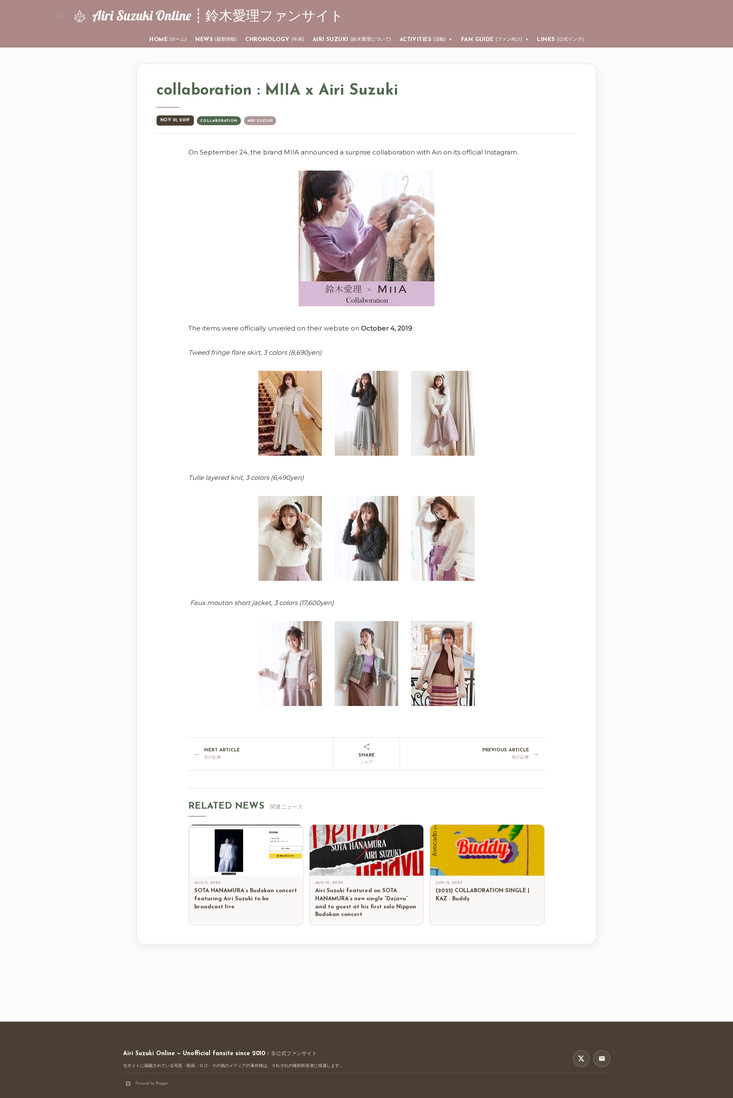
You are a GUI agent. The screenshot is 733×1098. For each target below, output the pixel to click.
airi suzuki (260, 121)
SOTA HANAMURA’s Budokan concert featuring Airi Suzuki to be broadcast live (245, 899)
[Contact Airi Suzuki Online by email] (601, 1058)
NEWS (216, 39)
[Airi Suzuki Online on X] (581, 1058)
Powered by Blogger (151, 1083)
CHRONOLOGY (274, 39)
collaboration (219, 121)
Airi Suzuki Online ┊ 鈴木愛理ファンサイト (218, 15)
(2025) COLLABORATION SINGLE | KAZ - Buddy (482, 895)
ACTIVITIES (426, 39)
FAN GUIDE (495, 39)
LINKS (560, 39)
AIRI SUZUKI (352, 39)
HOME (168, 39)
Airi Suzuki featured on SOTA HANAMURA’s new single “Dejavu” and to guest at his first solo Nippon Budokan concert (365, 903)
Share (366, 759)
